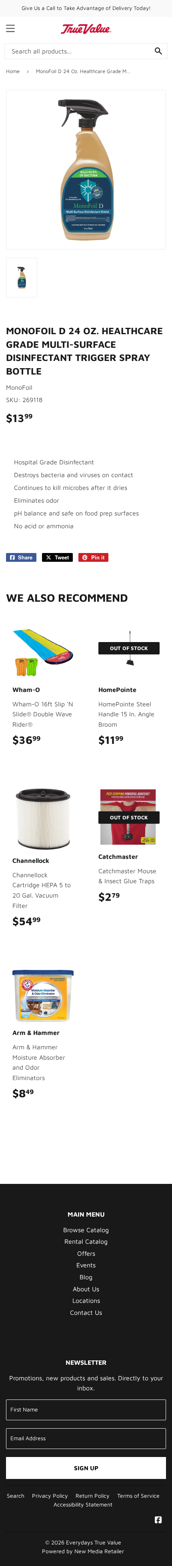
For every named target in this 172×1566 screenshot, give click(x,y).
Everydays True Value (93, 1542)
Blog (86, 1277)
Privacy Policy (50, 1496)
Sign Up (86, 1468)
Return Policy (93, 1496)
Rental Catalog (86, 1241)
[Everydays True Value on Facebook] (158, 1520)
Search (15, 1496)
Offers (86, 1253)
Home (13, 71)
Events (86, 1265)
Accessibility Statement (83, 1504)
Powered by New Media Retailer (83, 1551)
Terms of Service (138, 1496)
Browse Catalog (86, 1229)
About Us (86, 1288)
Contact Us (86, 1312)
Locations (86, 1300)
